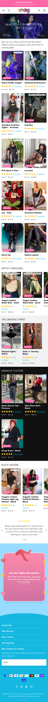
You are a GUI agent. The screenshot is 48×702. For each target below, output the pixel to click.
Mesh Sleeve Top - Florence (11, 406)
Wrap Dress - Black (11, 450)
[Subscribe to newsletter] (44, 662)
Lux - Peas (6, 213)
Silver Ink (6, 255)
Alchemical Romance (35, 83)
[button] (3, 10)
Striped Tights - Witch (9, 352)
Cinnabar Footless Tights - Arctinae (11, 126)
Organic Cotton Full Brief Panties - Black (31, 499)
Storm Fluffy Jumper (12, 83)
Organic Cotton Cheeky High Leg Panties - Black (10, 499)
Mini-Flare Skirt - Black (33, 406)
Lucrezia (29, 170)
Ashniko (29, 125)
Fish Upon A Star (10, 170)
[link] (39, 10)
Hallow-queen (32, 255)
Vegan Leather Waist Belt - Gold (10, 301)
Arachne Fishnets (33, 213)
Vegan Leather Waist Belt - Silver (32, 301)
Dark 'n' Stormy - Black (31, 352)
